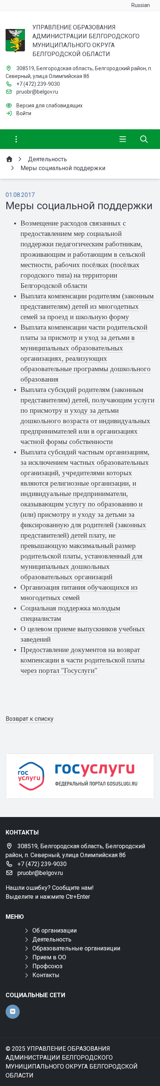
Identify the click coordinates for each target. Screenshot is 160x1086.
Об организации (54, 930)
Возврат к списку (30, 718)
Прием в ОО (49, 957)
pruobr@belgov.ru (37, 92)
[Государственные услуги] (80, 776)
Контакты (46, 975)
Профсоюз (47, 966)
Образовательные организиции (76, 948)
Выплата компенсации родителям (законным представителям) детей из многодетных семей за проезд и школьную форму (87, 306)
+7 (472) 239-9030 (38, 84)
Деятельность (51, 939)
